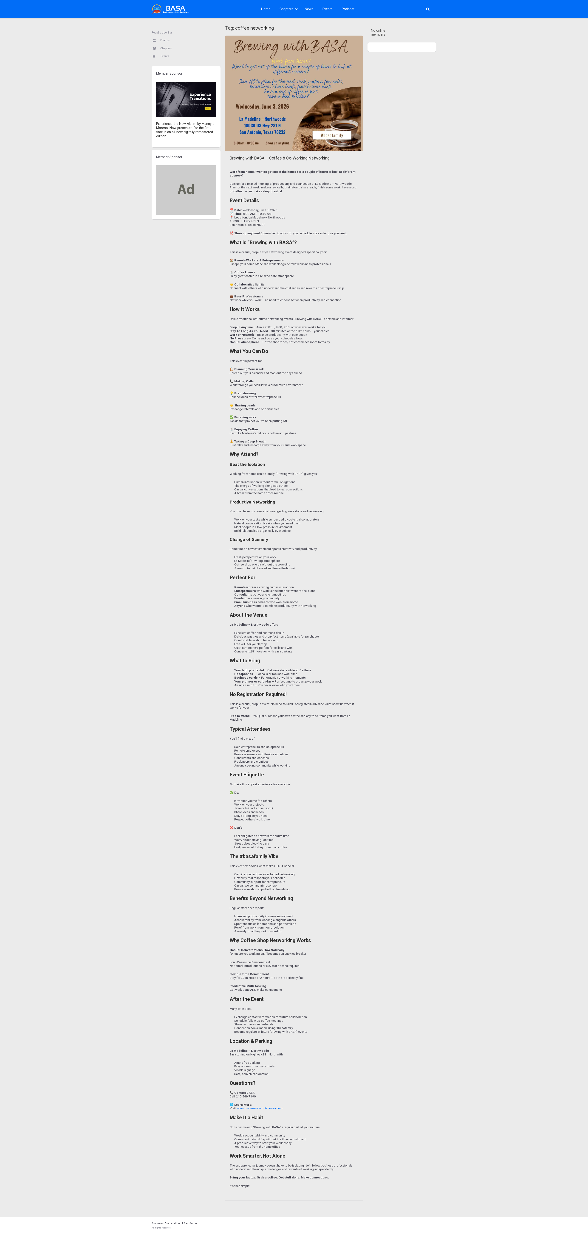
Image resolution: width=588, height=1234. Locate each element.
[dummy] (186, 190)
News (309, 9)
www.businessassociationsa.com (260, 1108)
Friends (165, 40)
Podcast (348, 9)
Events (327, 9)
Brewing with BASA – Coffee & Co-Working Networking (280, 158)
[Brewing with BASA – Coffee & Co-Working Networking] (294, 93)
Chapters (286, 9)
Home (265, 9)
